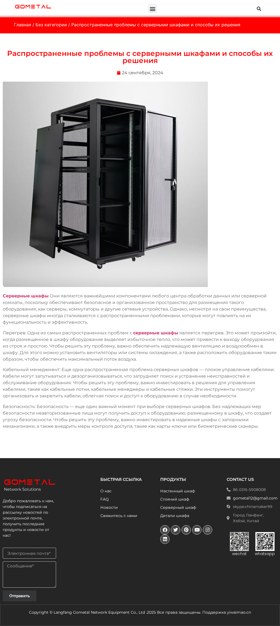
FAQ (104, 499)
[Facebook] (165, 530)
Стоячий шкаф (174, 499)
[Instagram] (207, 530)
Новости (109, 507)
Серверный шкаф (178, 507)
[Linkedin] (165, 539)
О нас (106, 491)
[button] (152, 8)
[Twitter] (175, 530)
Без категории (51, 24)
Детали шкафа (174, 515)
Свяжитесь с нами (118, 515)
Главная (22, 24)
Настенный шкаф (177, 491)
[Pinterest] (186, 530)
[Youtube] (197, 530)
